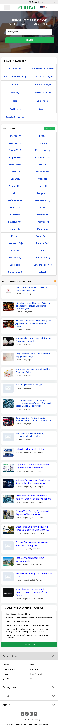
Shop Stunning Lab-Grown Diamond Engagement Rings (33, 355)
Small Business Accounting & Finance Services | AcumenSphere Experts (33, 592)
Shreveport (43, 221)
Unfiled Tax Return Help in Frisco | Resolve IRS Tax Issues (32, 289)
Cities (5, 674)
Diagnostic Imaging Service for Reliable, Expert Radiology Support (33, 497)
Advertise (34, 669)
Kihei (42, 207)
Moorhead (42, 228)
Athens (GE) (15, 186)
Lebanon (15, 178)
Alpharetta (15, 143)
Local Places (42, 100)
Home (6, 664)
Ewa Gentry (15, 257)
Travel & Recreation (15, 117)
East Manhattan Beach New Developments (30, 559)
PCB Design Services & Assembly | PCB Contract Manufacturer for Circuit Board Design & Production (34, 403)
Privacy (37, 719)
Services (42, 109)
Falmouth (15, 214)
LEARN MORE (28, 645)
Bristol (42, 135)
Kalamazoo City (43, 200)
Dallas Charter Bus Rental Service (32, 449)
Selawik (43, 271)
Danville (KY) (42, 243)
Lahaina (43, 143)
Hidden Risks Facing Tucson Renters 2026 (34, 575)
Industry (15, 92)
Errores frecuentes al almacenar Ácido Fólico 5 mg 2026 (32, 544)
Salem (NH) (15, 150)
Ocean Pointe (42, 236)
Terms (30, 719)
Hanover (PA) (15, 135)
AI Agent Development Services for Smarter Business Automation (33, 482)
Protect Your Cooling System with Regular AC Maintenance (32, 513)
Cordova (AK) (15, 271)
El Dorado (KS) (42, 157)
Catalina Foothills (43, 264)
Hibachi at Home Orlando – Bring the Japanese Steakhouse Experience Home (33, 323)
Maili (15, 193)
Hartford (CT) (42, 257)
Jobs (15, 100)
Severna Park (15, 221)
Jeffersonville (15, 200)
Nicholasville (42, 171)
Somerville (15, 228)
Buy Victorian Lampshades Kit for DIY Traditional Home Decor (33, 339)
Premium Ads (9, 669)
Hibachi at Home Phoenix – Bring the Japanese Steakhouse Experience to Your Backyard (33, 306)
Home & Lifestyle (43, 84)
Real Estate (15, 109)
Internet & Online (43, 92)
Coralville (15, 171)
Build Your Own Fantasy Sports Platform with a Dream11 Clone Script (34, 419)
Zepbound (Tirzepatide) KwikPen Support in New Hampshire (32, 466)
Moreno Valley (42, 150)
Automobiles (15, 68)
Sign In (33, 678)
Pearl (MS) (15, 207)
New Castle (15, 164)
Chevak (15, 250)
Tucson (43, 164)
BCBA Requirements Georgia (29, 384)
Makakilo (42, 178)
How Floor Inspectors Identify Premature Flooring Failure (30, 435)
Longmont (42, 193)
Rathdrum (42, 214)
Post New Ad (36, 674)
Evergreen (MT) (15, 157)
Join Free (7, 678)
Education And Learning (15, 76)
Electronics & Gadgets (42, 76)
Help (32, 664)
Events (15, 84)
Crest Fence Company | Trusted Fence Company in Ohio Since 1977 (33, 528)
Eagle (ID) (42, 186)
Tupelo (42, 250)
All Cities (49, 128)
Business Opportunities (43, 68)
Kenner (15, 236)
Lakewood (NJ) (15, 243)
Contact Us (22, 719)
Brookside (15, 264)
